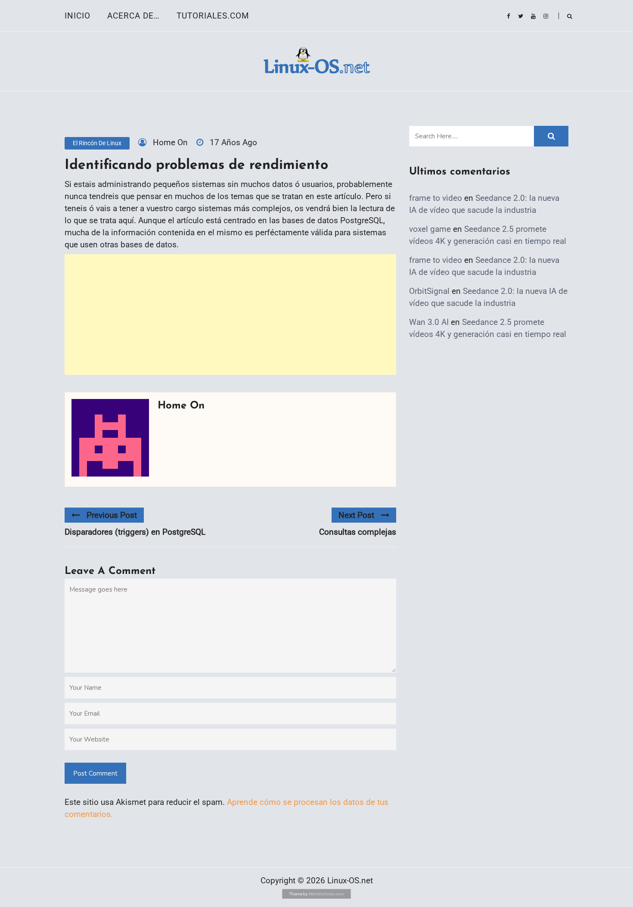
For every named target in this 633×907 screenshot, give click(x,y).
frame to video (435, 198)
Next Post (356, 515)
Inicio (77, 16)
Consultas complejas (357, 532)
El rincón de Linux (97, 143)
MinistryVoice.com (326, 893)
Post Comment (95, 773)
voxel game (430, 229)
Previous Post (112, 515)
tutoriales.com (213, 16)
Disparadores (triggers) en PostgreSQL (135, 532)
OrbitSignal (429, 291)
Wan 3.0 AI (429, 322)
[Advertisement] (230, 314)
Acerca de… (133, 16)
